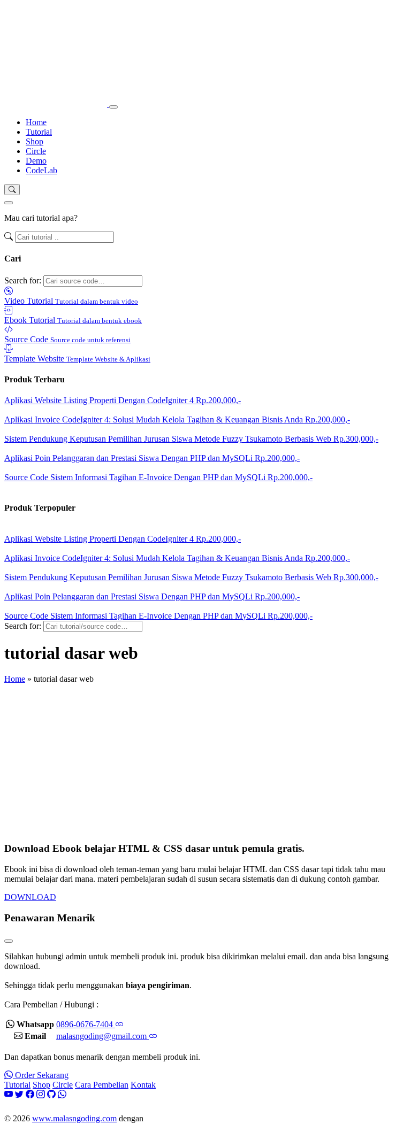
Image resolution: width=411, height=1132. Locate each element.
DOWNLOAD (30, 897)
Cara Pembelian (101, 1084)
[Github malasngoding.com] (51, 1094)
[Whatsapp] (62, 1094)
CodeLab (41, 170)
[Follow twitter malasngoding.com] (19, 1094)
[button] (12, 189)
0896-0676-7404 (85, 1024)
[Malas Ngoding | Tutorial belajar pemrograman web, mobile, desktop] (56, 104)
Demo (36, 160)
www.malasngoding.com (74, 1118)
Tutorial (39, 131)
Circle (36, 151)
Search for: (22, 280)
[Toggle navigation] (113, 107)
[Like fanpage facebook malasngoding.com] (30, 1094)
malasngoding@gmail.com (102, 1036)
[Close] (8, 202)
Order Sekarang (40, 1075)
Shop (34, 141)
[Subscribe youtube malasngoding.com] (8, 1094)
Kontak (143, 1084)
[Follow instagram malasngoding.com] (40, 1094)
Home (36, 122)
